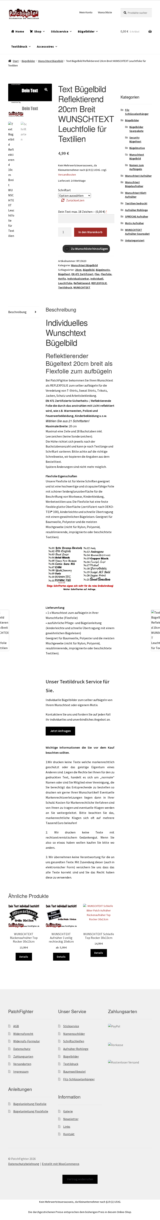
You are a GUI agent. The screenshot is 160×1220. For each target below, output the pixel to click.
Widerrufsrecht (23, 1034)
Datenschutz (21, 1049)
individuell (96, 278)
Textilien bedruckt (136, 203)
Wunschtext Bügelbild (50, 61)
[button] (46, 89)
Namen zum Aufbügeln (136, 167)
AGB (16, 1026)
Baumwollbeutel (74, 1071)
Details (23, 956)
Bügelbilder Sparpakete (136, 129)
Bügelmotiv (103, 270)
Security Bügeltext (135, 139)
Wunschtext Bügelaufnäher (134, 184)
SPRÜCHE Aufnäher (136, 216)
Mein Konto (85, 12)
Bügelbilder (86, 31)
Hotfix (62, 278)
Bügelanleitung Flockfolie (30, 1111)
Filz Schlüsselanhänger (136, 112)
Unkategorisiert (134, 240)
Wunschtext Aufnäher (138, 176)
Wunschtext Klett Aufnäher (135, 194)
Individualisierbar (78, 278)
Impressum (20, 1071)
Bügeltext (64, 274)
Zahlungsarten (23, 1056)
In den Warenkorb (90, 232)
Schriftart (64, 190)
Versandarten (22, 1064)
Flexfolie (106, 274)
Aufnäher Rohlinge (136, 210)
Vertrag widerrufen (80, 1179)
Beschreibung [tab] (17, 312)
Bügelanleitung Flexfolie (29, 1104)
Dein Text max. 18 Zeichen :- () (82, 212)
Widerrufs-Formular (26, 1041)
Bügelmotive (137, 148)
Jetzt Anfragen (60, 731)
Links (66, 1127)
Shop (37, 31)
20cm (78, 270)
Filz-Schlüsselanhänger (79, 1079)
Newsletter (70, 1119)
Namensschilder (74, 1034)
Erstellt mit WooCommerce (60, 1164)
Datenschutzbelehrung (23, 1164)
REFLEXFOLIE (99, 283)
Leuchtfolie (65, 283)
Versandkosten (67, 174)
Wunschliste (105, 12)
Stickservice (59, 31)
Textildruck (19, 46)
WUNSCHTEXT (81, 287)
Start (16, 61)
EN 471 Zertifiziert (82, 274)
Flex (97, 274)
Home (19, 31)
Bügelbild (88, 270)
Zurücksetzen (75, 200)
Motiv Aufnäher (134, 223)
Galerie (68, 1111)
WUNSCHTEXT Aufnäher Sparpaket (137, 231)
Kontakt (69, 1134)
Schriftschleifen (73, 1041)
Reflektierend (82, 283)
